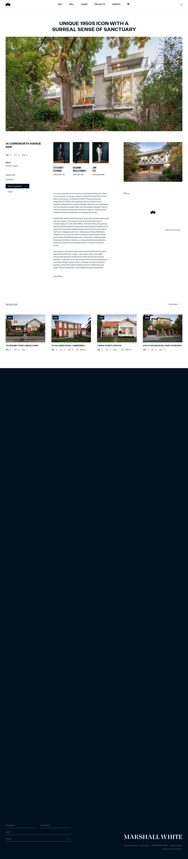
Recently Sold (11, 304)
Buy (60, 4)
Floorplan (10, 179)
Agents (116, 4)
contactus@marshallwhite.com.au (19, 849)
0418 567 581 (78, 174)
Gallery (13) (10, 175)
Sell (71, 4)
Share (10, 191)
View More (57, 276)
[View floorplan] (178, 127)
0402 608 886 (98, 174)
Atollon (179, 845)
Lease (84, 4)
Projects (100, 4)
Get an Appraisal (15, 186)
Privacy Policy (144, 845)
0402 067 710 (59, 174)
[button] (153, 212)
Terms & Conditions (130, 845)
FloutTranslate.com (176, 849)
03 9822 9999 (12, 846)
